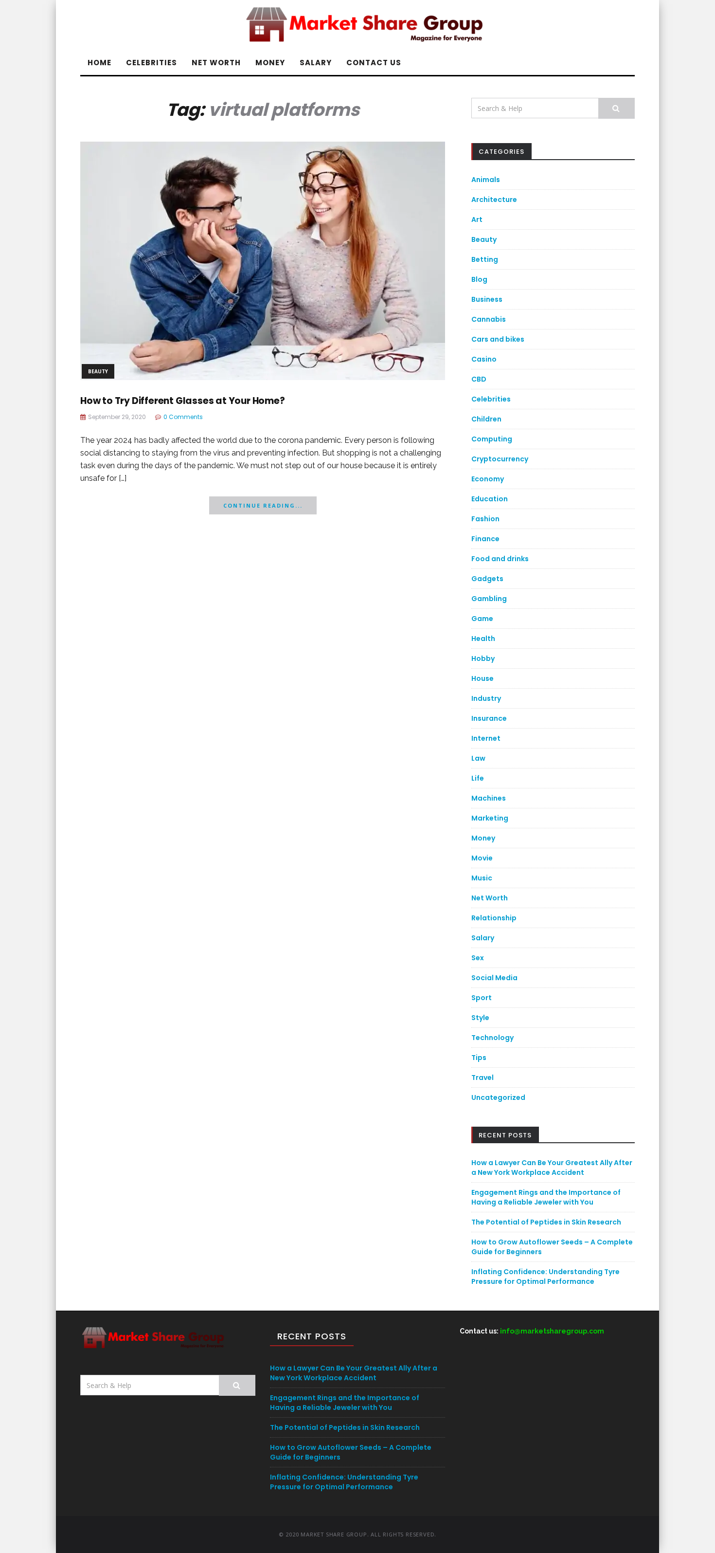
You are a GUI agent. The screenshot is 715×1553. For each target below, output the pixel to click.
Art (477, 219)
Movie (482, 858)
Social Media (494, 978)
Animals (485, 179)
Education (489, 499)
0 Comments (183, 417)
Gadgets (487, 579)
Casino (484, 359)
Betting (484, 259)
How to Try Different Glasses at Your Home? (182, 400)
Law (478, 758)
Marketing (489, 818)
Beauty (98, 371)
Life (477, 778)
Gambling (489, 598)
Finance (485, 539)
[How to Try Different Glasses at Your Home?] (262, 260)
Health (483, 638)
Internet (485, 738)
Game (482, 618)
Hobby (483, 658)
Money (270, 62)
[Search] (616, 108)
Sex (477, 958)
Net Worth (216, 62)
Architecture (494, 199)
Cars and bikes (497, 339)
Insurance (489, 718)
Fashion (485, 519)
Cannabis (488, 319)
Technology (492, 1037)
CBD (478, 379)
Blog (479, 279)
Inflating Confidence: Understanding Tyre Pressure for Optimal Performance (545, 1276)
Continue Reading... (263, 505)
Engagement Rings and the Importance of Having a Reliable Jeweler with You (546, 1197)
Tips (478, 1057)
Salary (316, 62)
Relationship (494, 918)
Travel (482, 1077)
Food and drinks (500, 559)
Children (486, 419)
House (482, 678)
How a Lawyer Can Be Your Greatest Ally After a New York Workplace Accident (551, 1167)
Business (486, 299)
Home (99, 62)
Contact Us (373, 62)
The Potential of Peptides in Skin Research (546, 1222)
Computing (491, 439)
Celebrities (151, 62)
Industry (486, 698)
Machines (488, 798)
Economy (487, 479)
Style (480, 1018)
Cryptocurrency (499, 459)
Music (481, 878)
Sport (481, 998)
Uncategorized (498, 1097)
